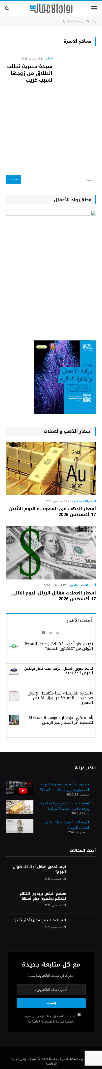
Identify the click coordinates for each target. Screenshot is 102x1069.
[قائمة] (94, 8)
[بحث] (7, 8)
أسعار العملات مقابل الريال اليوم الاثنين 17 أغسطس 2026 (53, 596)
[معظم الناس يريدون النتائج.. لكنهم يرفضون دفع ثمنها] (83, 900)
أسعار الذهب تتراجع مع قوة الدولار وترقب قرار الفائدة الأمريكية (64, 806)
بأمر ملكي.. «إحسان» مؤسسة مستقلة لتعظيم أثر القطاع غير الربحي (61, 720)
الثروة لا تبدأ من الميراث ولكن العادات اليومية (67, 825)
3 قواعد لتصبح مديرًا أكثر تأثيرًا (40, 920)
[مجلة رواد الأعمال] (51, 8)
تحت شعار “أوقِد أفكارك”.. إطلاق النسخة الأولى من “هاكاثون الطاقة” (59, 646)
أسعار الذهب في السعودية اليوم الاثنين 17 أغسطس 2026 (52, 512)
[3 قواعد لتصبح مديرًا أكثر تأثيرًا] (83, 926)
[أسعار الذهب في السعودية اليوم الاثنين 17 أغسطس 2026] (51, 468)
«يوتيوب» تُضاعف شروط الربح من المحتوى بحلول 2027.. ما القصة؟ (64, 787)
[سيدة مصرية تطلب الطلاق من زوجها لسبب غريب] (76, 109)
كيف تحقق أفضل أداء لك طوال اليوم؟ (39, 869)
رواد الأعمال (88, 21)
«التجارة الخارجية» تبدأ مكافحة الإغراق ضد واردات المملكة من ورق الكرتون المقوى (60, 697)
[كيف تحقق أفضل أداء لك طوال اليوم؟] (83, 873)
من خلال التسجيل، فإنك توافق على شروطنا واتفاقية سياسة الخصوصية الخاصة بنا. (49, 1019)
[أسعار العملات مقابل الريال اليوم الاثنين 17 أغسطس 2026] (51, 552)
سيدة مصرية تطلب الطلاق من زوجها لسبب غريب (29, 73)
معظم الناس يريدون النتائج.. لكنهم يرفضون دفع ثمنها (42, 896)
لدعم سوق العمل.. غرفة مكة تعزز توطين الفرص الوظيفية (58, 671)
